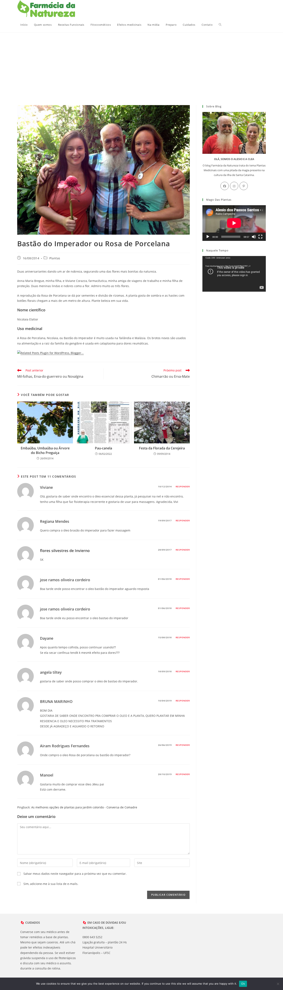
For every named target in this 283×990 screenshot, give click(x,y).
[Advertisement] (141, 64)
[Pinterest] (243, 186)
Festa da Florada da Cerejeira (162, 448)
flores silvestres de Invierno (65, 550)
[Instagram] (234, 186)
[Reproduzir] (208, 237)
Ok (243, 983)
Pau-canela (103, 448)
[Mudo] (254, 237)
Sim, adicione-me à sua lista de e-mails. (50, 884)
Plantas (54, 258)
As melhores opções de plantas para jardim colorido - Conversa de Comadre (84, 807)
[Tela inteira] (260, 237)
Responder (183, 486)
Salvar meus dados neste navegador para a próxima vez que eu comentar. (75, 874)
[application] (234, 223)
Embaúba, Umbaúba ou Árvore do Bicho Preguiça (45, 450)
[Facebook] (224, 186)
